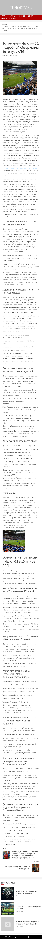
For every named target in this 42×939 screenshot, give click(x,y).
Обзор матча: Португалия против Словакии (28, 907)
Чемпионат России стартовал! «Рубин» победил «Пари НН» (27, 922)
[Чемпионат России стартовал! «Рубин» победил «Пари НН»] (7, 924)
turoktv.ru (21, 7)
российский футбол (8, 19)
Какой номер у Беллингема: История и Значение (26, 892)
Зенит (30, 16)
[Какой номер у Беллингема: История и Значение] (7, 893)
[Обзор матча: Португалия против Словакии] (7, 908)
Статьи (3, 16)
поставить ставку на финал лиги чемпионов (20, 168)
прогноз (22, 16)
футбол (12, 16)
